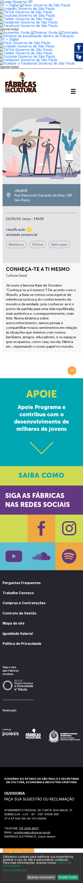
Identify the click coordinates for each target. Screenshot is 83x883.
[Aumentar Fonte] (15, 32)
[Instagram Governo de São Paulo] (29, 22)
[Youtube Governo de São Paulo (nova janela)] (27, 15)
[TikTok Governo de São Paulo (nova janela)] (26, 12)
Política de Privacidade (22, 643)
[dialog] (41, 868)
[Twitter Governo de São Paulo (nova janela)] (26, 19)
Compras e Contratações (24, 603)
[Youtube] (14, 556)
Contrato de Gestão (19, 613)
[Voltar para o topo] (72, 370)
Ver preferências (15, 870)
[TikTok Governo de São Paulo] (26, 49)
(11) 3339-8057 (29, 828)
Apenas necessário (41, 877)
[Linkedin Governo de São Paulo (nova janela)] (27, 8)
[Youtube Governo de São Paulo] (27, 56)
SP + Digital (9, 5)
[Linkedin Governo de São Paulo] (27, 46)
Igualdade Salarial (18, 633)
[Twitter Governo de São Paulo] (26, 53)
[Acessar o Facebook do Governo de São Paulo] (37, 63)
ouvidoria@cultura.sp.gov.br (32, 832)
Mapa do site (13, 623)
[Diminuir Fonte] (44, 32)
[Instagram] (69, 528)
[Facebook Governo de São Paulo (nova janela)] (29, 26)
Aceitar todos (68, 877)
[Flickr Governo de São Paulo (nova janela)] (45, 5)
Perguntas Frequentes (22, 583)
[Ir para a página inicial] (21, 92)
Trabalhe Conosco (18, 593)
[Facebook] (41, 528)
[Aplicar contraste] (68, 32)
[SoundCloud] (41, 556)
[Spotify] (69, 556)
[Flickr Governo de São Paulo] (25, 43)
